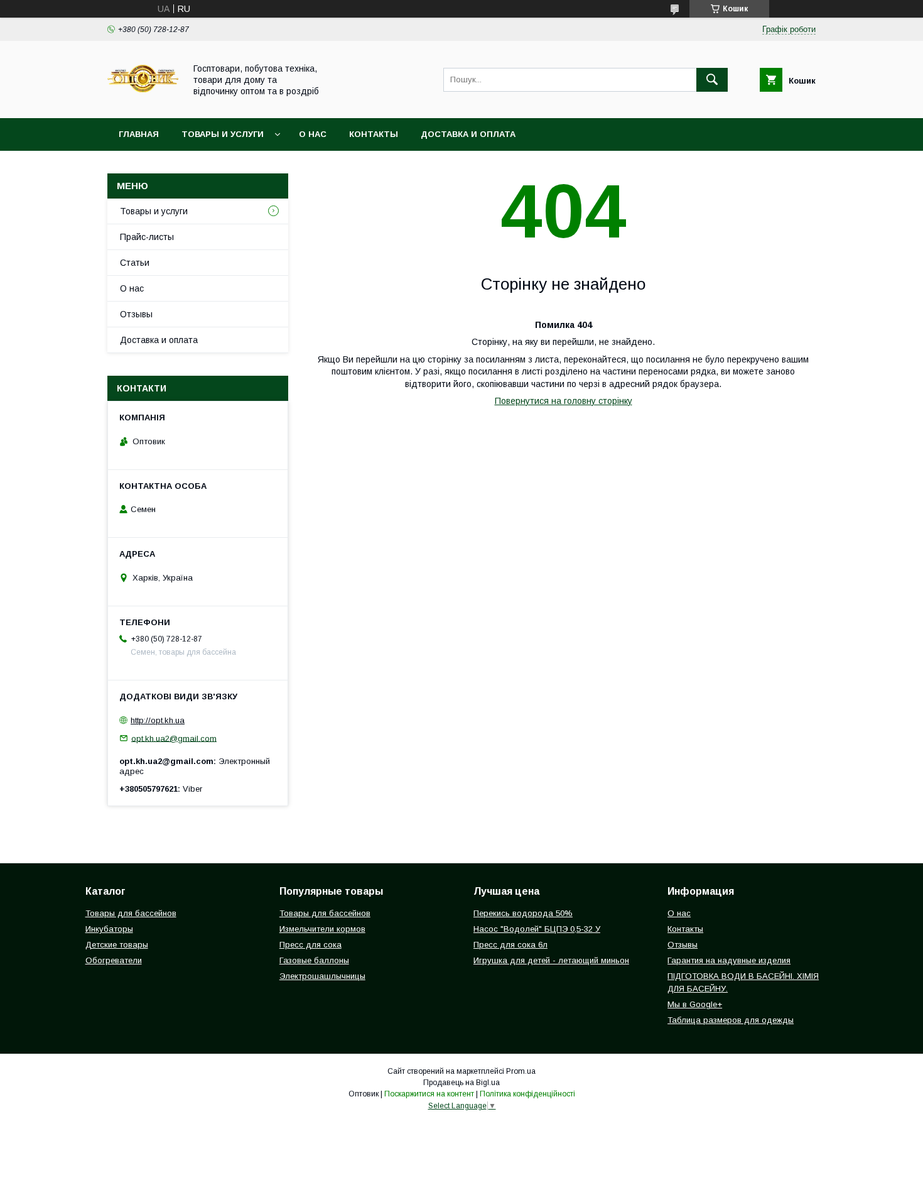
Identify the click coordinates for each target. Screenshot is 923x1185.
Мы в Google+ (694, 1004)
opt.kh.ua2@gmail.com (174, 738)
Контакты (373, 134)
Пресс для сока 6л (510, 944)
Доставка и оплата (468, 134)
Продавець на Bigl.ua (461, 1082)
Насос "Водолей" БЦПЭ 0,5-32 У (536, 929)
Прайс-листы (147, 237)
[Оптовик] (142, 102)
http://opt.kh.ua (158, 720)
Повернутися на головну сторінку (563, 401)
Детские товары (116, 944)
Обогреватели (113, 960)
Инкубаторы (109, 929)
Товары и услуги (222, 134)
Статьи (134, 263)
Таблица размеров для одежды (730, 1020)
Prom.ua (521, 1071)
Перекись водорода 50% (523, 913)
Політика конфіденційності (527, 1093)
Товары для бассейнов (130, 913)
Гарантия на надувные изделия (729, 960)
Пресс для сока (310, 944)
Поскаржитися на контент (429, 1093)
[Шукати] (712, 80)
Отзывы (136, 314)
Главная (139, 134)
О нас (313, 134)
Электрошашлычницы (322, 976)
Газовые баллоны (314, 960)
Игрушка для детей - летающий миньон (551, 960)
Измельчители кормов (322, 929)
